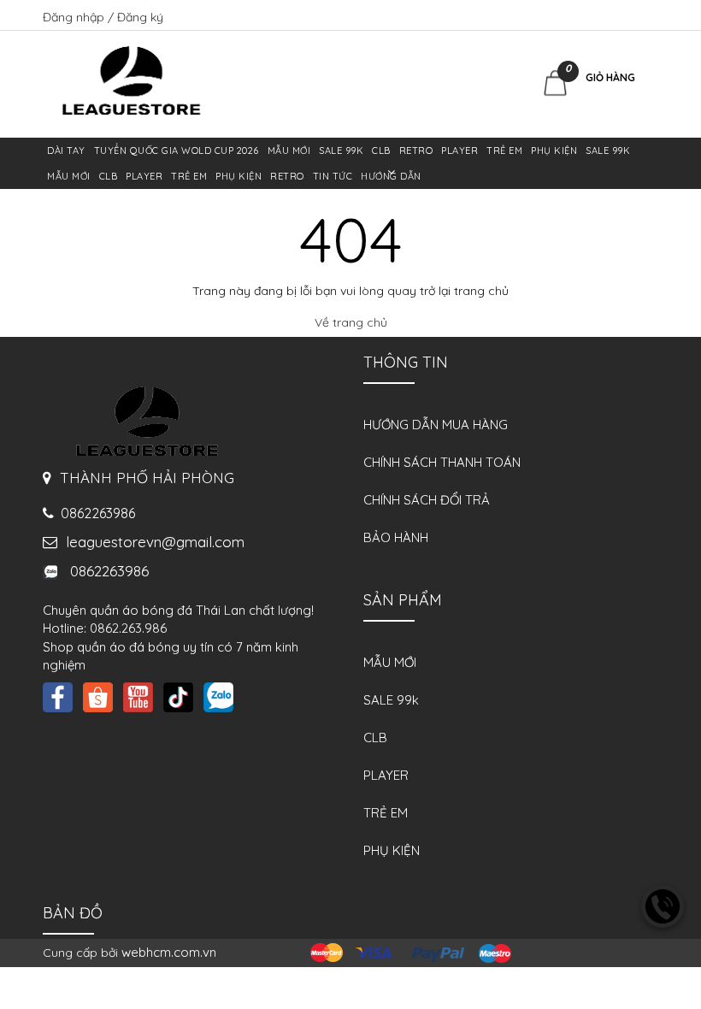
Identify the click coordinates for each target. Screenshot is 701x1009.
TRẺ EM (504, 150)
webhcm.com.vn (168, 952)
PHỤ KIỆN (554, 150)
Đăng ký (140, 17)
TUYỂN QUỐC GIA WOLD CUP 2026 (176, 150)
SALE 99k (341, 150)
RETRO (416, 150)
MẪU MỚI (289, 150)
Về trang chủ (351, 322)
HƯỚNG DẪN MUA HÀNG (435, 424)
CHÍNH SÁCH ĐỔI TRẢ (426, 500)
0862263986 (103, 571)
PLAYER (459, 150)
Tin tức (333, 176)
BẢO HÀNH (395, 537)
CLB (381, 150)
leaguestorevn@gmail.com (150, 542)
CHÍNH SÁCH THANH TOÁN (442, 462)
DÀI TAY (66, 150)
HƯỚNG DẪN (391, 176)
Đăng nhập (75, 17)
